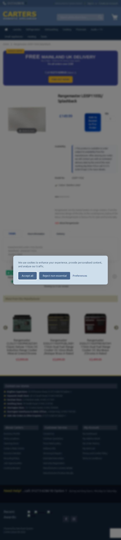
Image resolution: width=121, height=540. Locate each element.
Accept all (27, 275)
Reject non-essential (55, 275)
